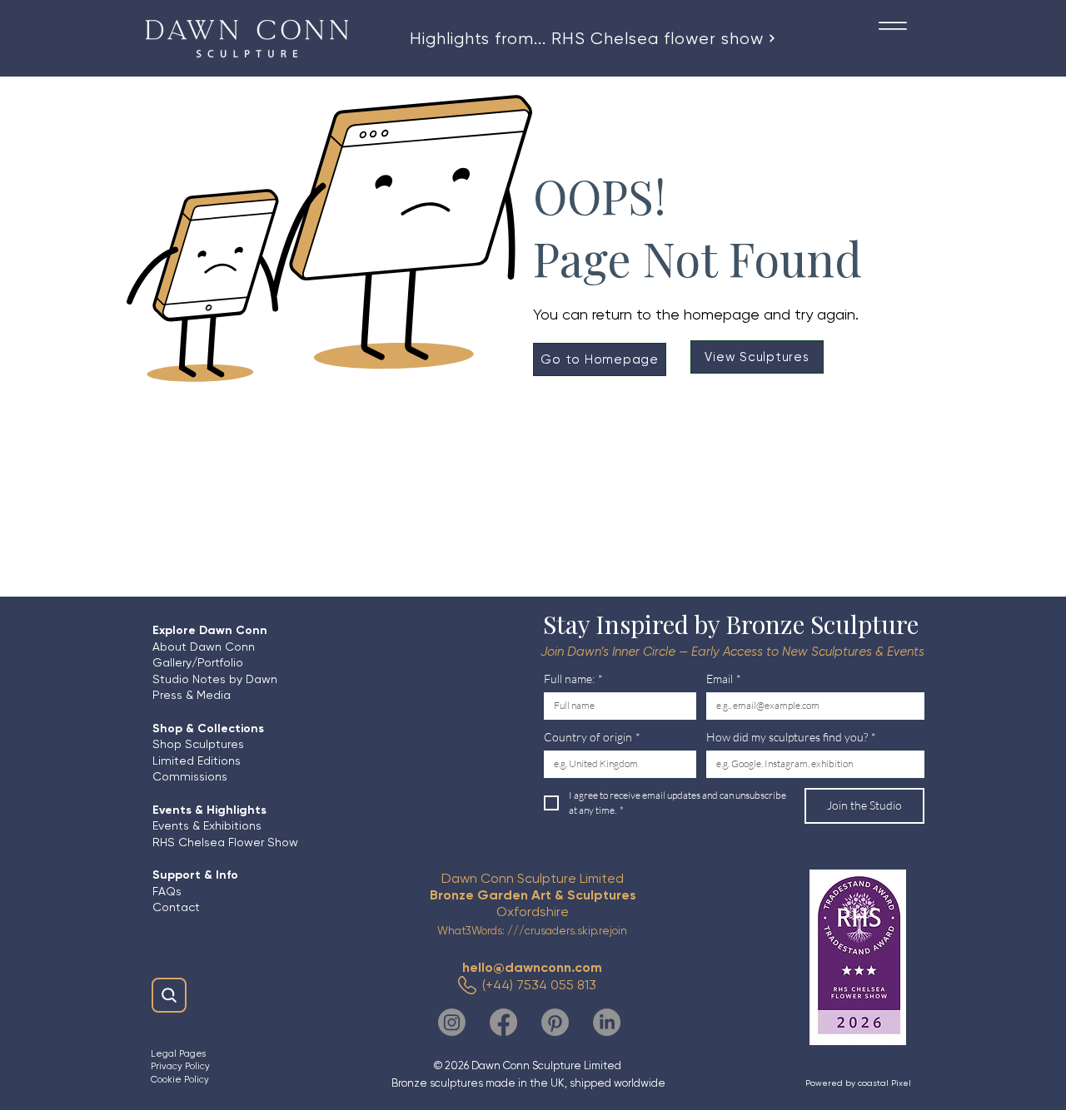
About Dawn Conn (203, 646)
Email (723, 678)
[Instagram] (452, 1022)
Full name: (573, 678)
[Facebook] (503, 1022)
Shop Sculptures (198, 744)
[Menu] (892, 25)
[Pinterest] (555, 1022)
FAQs (168, 891)
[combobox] (815, 764)
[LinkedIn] (606, 1022)
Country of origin (592, 737)
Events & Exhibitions (207, 825)
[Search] (169, 995)
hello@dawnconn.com (532, 967)
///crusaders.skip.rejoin (567, 930)
